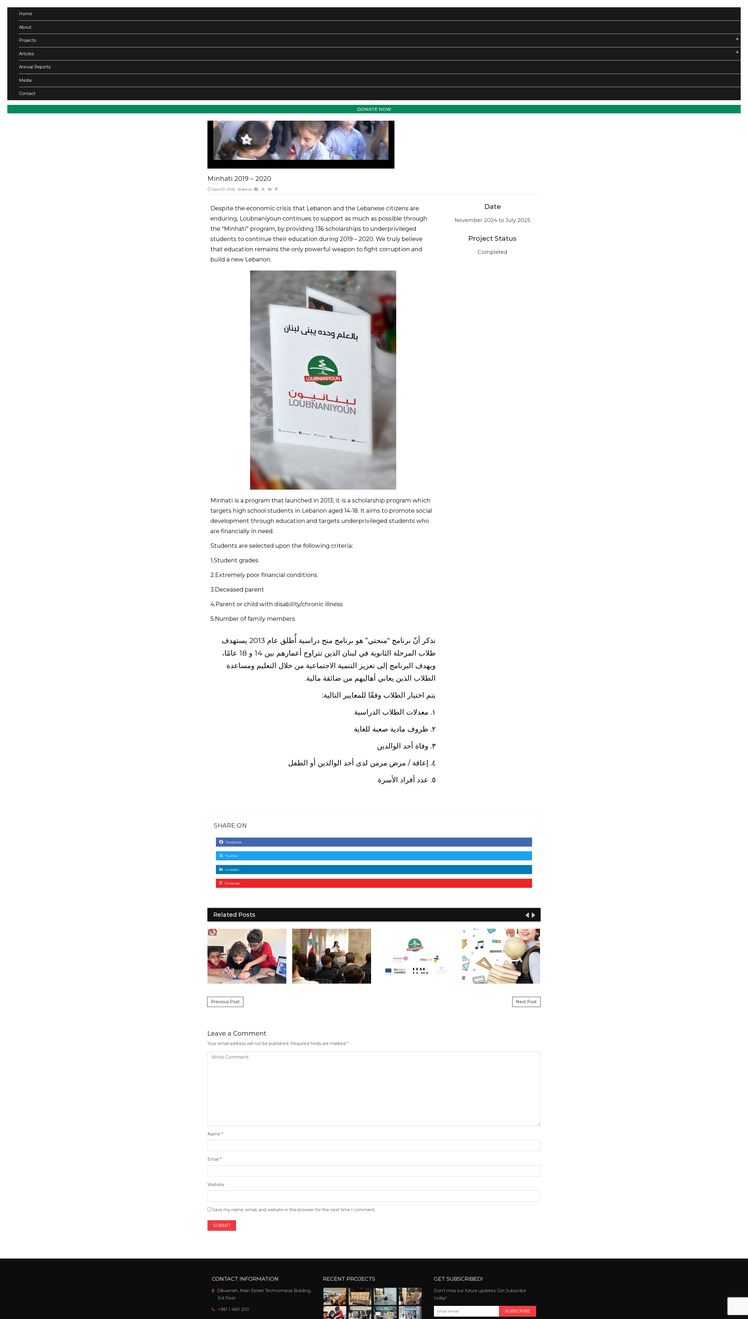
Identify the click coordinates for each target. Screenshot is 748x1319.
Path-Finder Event (332, 956)
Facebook (233, 842)
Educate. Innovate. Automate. (247, 955)
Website (215, 1184)
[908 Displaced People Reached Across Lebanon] (410, 1296)
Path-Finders (416, 956)
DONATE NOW (374, 109)
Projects (27, 40)
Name (213, 1134)
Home (25, 13)
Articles (26, 53)
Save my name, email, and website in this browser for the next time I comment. (293, 1209)
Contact (27, 93)
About (25, 27)
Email (213, 1159)
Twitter (231, 856)
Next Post (526, 1001)
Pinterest (232, 883)
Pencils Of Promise (501, 956)
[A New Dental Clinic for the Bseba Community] (385, 1296)
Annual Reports (35, 67)
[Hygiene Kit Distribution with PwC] (360, 1296)
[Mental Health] (334, 1296)
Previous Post (225, 1001)
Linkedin (231, 869)
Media (25, 80)
